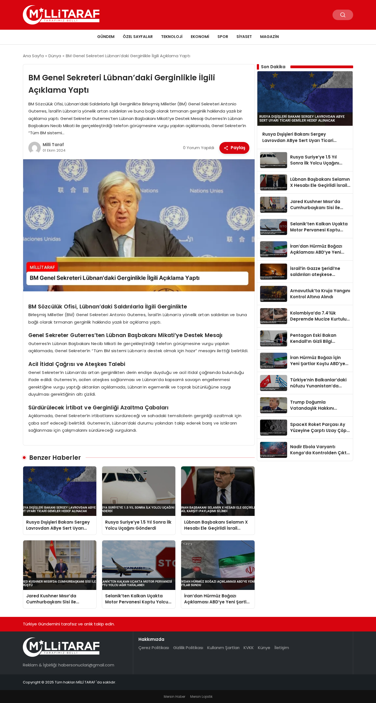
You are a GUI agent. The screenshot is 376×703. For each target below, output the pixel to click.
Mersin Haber (174, 696)
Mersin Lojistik (201, 696)
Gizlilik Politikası (188, 647)
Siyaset (244, 36)
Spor (222, 36)
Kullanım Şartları (223, 647)
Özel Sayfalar (138, 36)
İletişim (281, 647)
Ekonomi (200, 36)
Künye (264, 647)
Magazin (269, 36)
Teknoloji (171, 36)
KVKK (249, 647)
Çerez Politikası (153, 647)
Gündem (106, 36)
